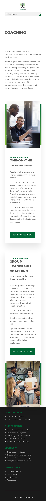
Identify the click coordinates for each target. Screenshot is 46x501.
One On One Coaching (16, 416)
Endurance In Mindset (16, 452)
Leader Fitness (13, 474)
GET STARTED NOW (22, 235)
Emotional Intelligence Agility (19, 455)
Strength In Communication (19, 461)
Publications (12, 477)
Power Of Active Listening (18, 441)
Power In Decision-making (18, 458)
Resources (11, 480)
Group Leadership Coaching (19, 419)
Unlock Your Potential (16, 438)
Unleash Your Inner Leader (18, 430)
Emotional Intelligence (16, 433)
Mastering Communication (18, 435)
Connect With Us (14, 471)
